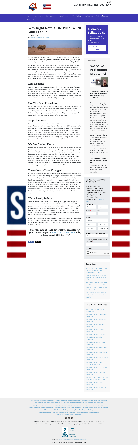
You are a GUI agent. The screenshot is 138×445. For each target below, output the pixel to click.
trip (62, 111)
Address (89, 217)
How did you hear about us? (96, 233)
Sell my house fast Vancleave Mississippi (47, 402)
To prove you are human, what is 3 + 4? (96, 241)
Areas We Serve (63, 16)
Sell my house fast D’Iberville (96, 334)
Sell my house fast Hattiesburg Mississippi (56, 410)
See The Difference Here (97, 48)
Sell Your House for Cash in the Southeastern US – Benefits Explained (96, 295)
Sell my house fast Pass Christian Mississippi (96, 407)
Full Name (89, 204)
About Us (104, 16)
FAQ (97, 16)
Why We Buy (76, 16)
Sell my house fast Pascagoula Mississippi (68, 400)
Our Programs (50, 16)
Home (29, 16)
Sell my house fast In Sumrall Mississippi (69, 414)
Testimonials (89, 16)
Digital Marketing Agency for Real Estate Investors (72, 439)
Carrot (84, 442)
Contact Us (31, 20)
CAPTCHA (89, 248)
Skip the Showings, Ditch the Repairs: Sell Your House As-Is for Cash (96, 278)
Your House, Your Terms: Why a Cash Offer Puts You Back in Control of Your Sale (96, 270)
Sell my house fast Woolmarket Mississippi (93, 405)
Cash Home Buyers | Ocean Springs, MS (42, 400)
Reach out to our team (63, 232)
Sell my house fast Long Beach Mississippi (41, 407)
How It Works (38, 16)
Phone (88, 211)
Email (99, 211)
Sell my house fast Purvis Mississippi (88, 412)
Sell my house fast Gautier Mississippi (72, 402)
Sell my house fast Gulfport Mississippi (67, 405)
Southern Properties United (40, 37)
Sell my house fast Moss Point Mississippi (94, 400)
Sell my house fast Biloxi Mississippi (43, 405)
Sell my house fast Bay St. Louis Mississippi (68, 407)
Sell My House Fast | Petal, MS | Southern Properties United (57, 412)
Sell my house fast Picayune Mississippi (82, 410)
